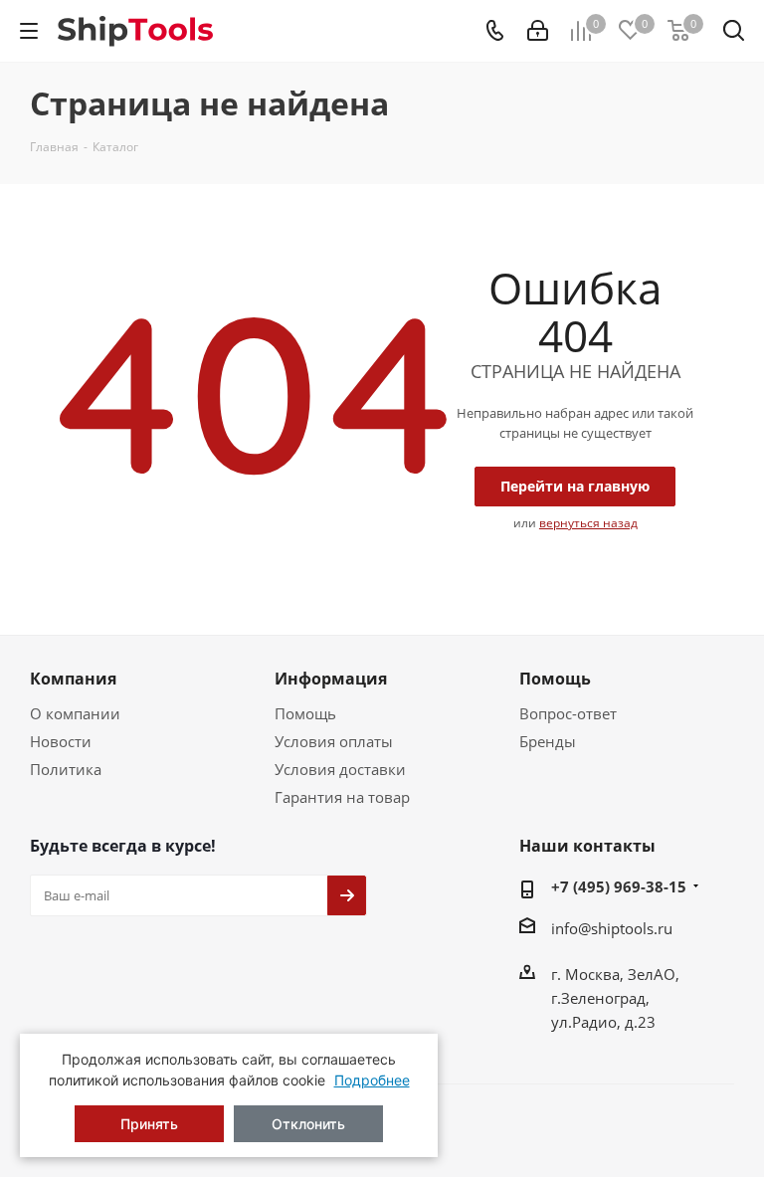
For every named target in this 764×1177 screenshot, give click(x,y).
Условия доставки (340, 769)
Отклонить (308, 1123)
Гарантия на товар (342, 797)
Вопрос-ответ (568, 713)
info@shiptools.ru (611, 928)
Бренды (547, 741)
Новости (61, 741)
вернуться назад (588, 522)
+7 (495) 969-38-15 (618, 886)
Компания (73, 678)
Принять (149, 1123)
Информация (331, 678)
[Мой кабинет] (537, 31)
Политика (65, 769)
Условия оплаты (334, 741)
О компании (75, 713)
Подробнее (372, 1080)
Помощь (305, 713)
